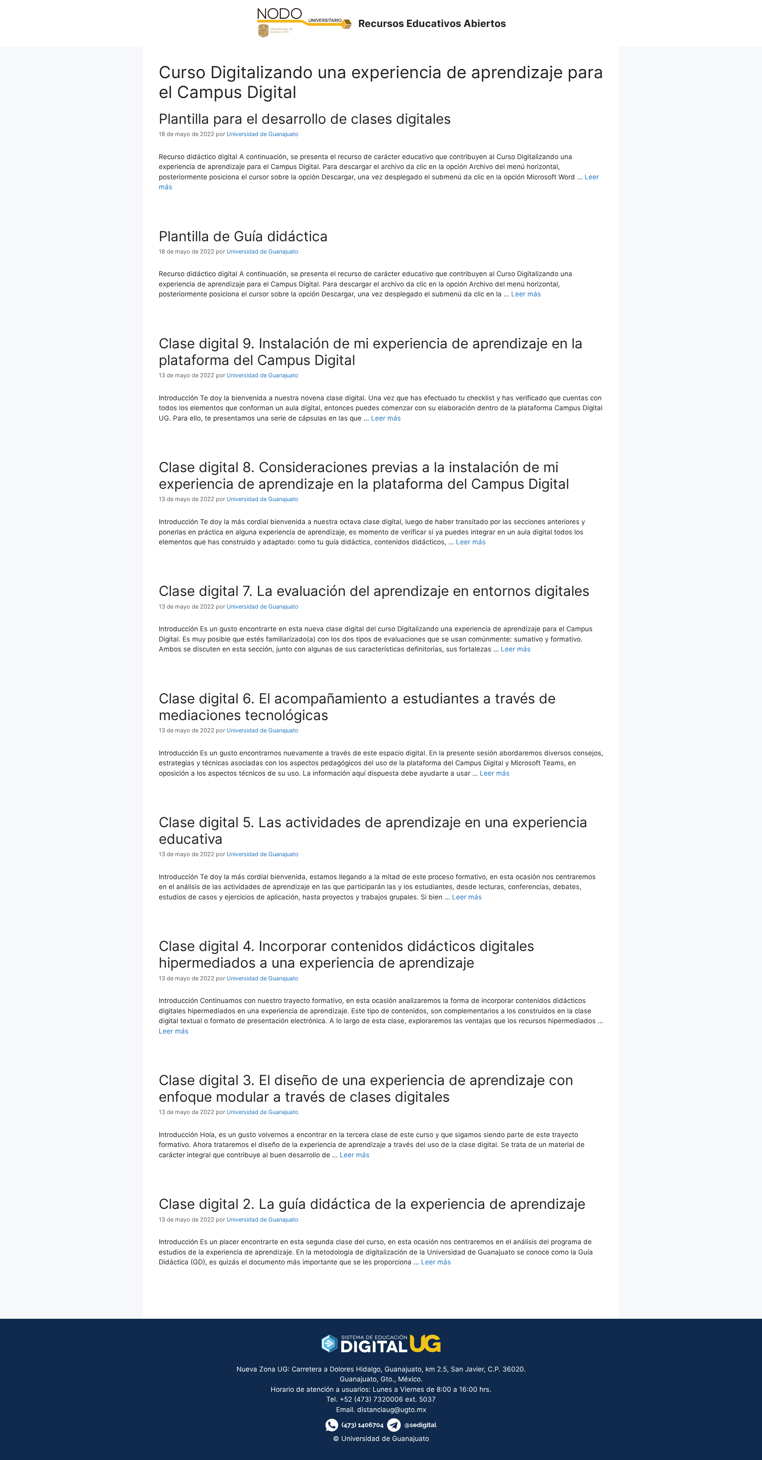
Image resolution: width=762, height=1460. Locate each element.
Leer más (526, 294)
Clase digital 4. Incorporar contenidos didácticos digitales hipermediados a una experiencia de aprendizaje (346, 954)
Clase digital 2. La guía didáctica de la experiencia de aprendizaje (372, 1203)
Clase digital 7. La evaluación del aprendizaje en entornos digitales (374, 590)
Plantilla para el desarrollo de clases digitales (305, 118)
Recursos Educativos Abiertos (432, 23)
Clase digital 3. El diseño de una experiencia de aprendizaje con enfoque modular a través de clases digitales (366, 1088)
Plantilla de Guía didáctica (243, 236)
